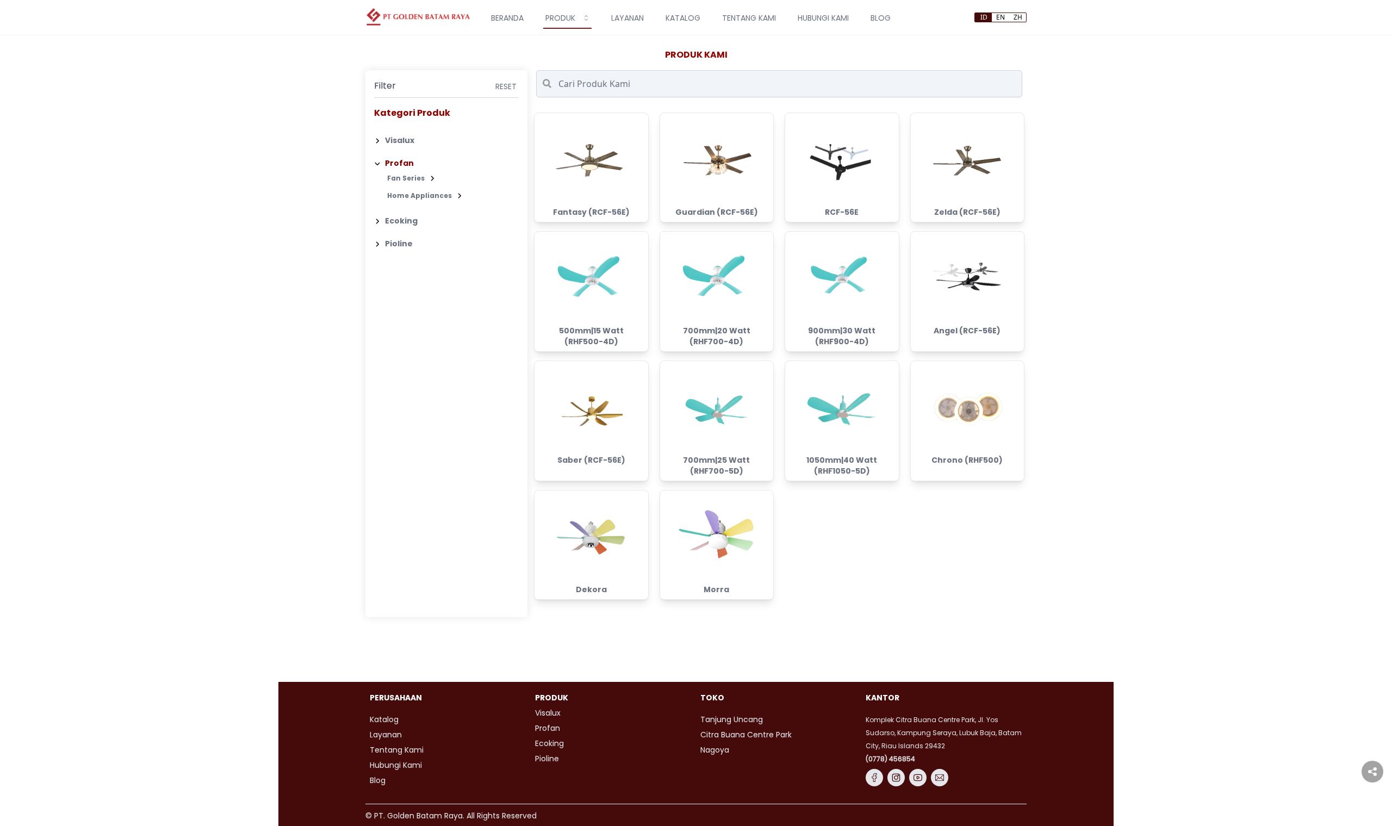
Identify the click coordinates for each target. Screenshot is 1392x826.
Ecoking (401, 220)
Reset (506, 86)
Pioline (399, 243)
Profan (399, 163)
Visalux (399, 140)
